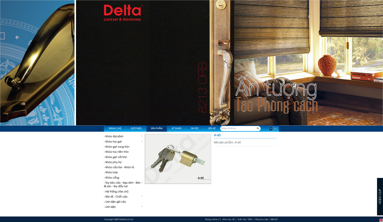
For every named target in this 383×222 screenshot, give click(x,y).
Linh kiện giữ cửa (115, 202)
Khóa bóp (111, 172)
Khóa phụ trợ (113, 162)
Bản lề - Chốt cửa (116, 197)
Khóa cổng (112, 178)
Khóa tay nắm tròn (117, 152)
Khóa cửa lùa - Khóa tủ (119, 167)
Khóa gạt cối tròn (116, 157)
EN (275, 129)
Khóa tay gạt (113, 142)
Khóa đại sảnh (114, 136)
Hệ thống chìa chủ (116, 191)
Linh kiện (110, 207)
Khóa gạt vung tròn (117, 147)
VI (271, 129)
